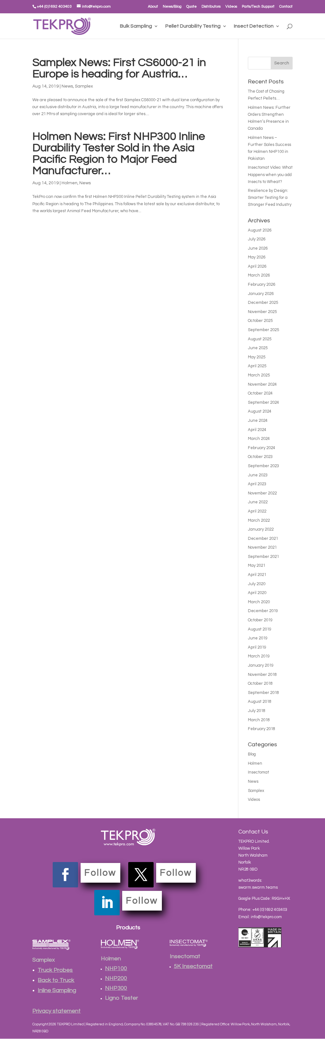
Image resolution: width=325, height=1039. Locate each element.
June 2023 (258, 475)
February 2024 (261, 448)
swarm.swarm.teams (258, 887)
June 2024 (258, 420)
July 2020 (256, 584)
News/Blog (172, 6)
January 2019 (261, 665)
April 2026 (257, 266)
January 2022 (261, 529)
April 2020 (257, 593)
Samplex (84, 86)
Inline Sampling (57, 990)
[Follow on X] (141, 874)
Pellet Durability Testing (193, 26)
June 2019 (258, 638)
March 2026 (259, 275)
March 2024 (259, 438)
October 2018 (260, 683)
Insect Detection (254, 26)
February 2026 (261, 284)
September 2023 (263, 466)
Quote (191, 6)
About (153, 6)
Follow (100, 873)
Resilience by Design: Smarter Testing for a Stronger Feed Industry (269, 197)
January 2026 (261, 293)
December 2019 (263, 611)
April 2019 (257, 647)
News (67, 86)
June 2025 (258, 348)
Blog (252, 754)
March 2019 (259, 656)
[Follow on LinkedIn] (107, 902)
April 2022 (257, 511)
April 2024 (257, 430)
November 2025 (262, 312)
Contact (286, 6)
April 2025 (257, 366)
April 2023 (257, 484)
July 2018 (256, 711)
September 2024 (263, 402)
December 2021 (263, 538)
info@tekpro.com (266, 917)
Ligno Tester (121, 998)
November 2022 (262, 493)
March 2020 (259, 602)
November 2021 (262, 547)
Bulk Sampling (136, 26)
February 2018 (261, 729)
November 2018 (262, 674)
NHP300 (116, 988)
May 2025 (256, 357)
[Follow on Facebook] (65, 874)
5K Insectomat (193, 966)
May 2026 (256, 257)
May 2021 (256, 565)
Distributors (211, 6)
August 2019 (259, 629)
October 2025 (260, 320)
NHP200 (116, 978)
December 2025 (263, 302)
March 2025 (259, 375)
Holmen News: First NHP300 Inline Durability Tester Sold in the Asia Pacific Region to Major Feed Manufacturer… (118, 153)
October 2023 (260, 456)
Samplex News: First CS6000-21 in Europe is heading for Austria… (119, 68)
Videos (231, 6)
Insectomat (258, 772)
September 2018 (263, 692)
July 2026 (256, 239)
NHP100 (116, 968)
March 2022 (259, 520)
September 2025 (263, 330)
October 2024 (260, 393)
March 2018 (259, 720)
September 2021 (263, 556)
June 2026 (258, 248)
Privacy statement (56, 1011)
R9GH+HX (281, 898)
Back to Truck (56, 980)
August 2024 (259, 411)
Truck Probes (55, 970)
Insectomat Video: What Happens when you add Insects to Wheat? (270, 174)
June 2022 (258, 502)
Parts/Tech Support (258, 6)
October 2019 (260, 620)
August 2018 (259, 701)
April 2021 (257, 574)
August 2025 (259, 339)
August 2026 (259, 230)
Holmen (69, 183)
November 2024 (262, 384)
